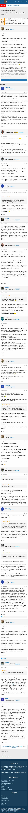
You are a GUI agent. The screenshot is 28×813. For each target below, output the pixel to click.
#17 (26, 626)
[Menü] (2, 2)
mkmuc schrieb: (5, 196)
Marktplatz (4, 797)
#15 (26, 550)
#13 (26, 474)
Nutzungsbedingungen (7, 783)
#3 (26, 136)
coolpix (16, 12)
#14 (26, 513)
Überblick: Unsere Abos (13, 5)
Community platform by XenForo (12, 808)
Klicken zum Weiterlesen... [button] (14, 80)
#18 (26, 667)
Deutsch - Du (12, 760)
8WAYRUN (16, 810)
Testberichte (4, 798)
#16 (26, 586)
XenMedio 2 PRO (4, 811)
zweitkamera (3, 14)
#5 (26, 190)
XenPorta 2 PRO (4, 810)
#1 (26, 33)
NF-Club (3, 803)
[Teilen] (25, 33)
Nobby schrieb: (5, 552)
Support (3, 785)
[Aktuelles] (26, 1)
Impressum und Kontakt (7, 780)
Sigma (13, 684)
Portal (3, 795)
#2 (26, 92)
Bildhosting (4, 805)
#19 (26, 704)
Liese (3, 12)
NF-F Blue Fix (5, 760)
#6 (26, 223)
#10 (26, 365)
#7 (26, 249)
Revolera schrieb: (5, 295)
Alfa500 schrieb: (5, 404)
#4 (26, 163)
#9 (26, 323)
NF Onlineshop (5, 800)
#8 (26, 292)
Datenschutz (4, 781)
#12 (26, 441)
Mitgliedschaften (5, 788)
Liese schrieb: (4, 484)
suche (20, 12)
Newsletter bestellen (6, 789)
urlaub (24, 12)
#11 (26, 390)
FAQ (2, 786)
